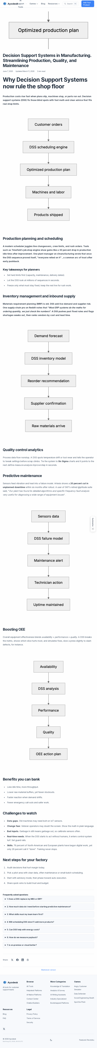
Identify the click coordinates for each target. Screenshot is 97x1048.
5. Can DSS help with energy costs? (23, 929)
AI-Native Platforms (34, 995)
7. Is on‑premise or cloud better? (22, 945)
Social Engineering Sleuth (84, 998)
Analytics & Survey (57, 990)
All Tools (30, 986)
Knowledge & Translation (60, 986)
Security (30, 1022)
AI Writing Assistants (58, 995)
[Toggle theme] (51, 1040)
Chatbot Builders (33, 1003)
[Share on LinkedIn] (22, 960)
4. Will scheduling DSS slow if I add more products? (30, 922)
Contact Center (32, 999)
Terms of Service (33, 1018)
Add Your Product (87, 4)
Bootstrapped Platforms (59, 1003)
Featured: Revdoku (86, 1040)
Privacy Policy (32, 1014)
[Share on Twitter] (12, 960)
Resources (52, 3)
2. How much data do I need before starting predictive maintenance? (39, 906)
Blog (43, 3)
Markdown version (48, 970)
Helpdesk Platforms (34, 990)
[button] (93, 524)
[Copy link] (28, 960)
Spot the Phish (79, 1002)
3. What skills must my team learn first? (25, 914)
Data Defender (80, 994)
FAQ (4, 1018)
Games (33, 3)
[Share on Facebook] (17, 960)
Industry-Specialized (58, 999)
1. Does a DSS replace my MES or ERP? (24, 899)
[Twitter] (4, 1029)
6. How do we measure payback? (22, 937)
